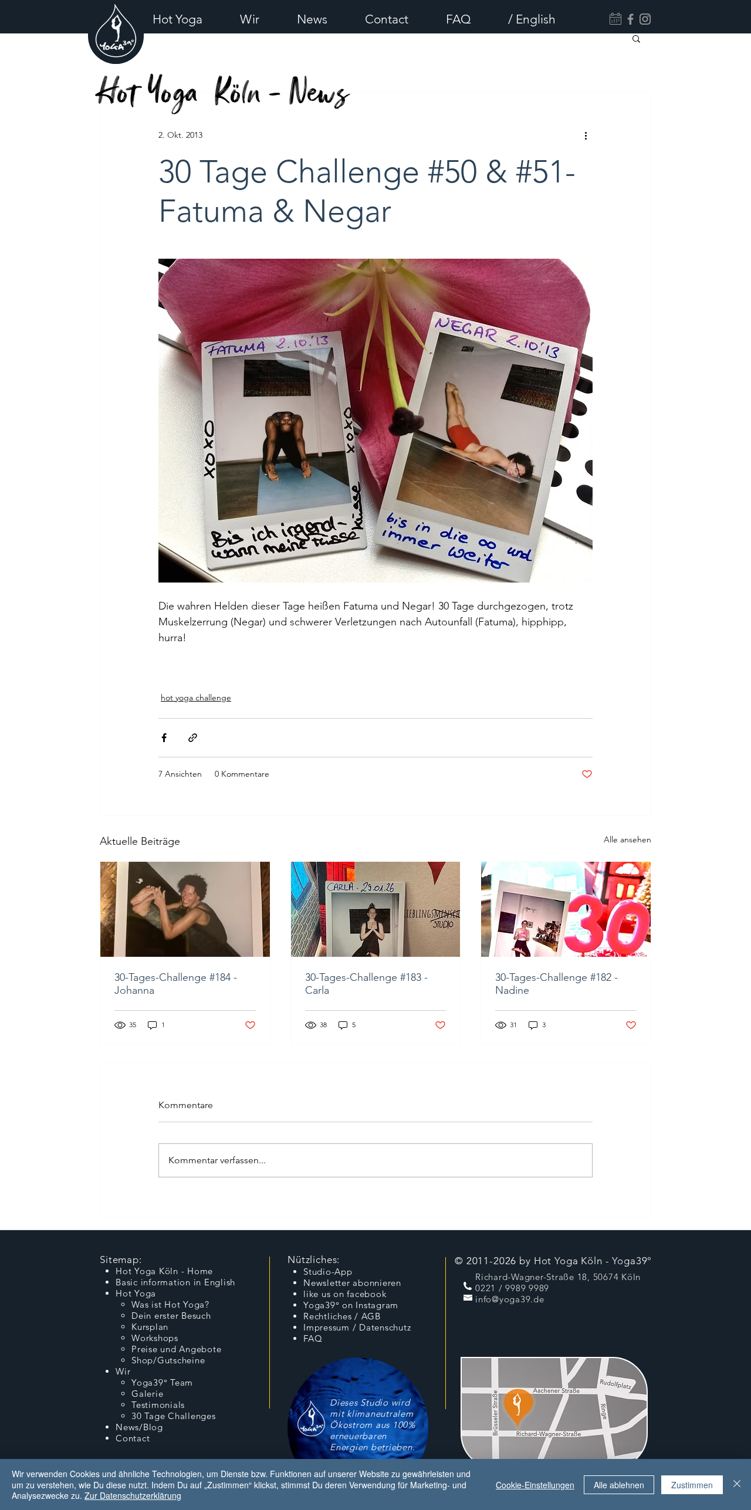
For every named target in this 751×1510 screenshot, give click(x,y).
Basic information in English (175, 1282)
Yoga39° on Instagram (350, 1305)
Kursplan (149, 1326)
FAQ (312, 1338)
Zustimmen (692, 1485)
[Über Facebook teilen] (164, 737)
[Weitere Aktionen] (586, 135)
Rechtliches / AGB (342, 1316)
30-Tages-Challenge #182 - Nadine (556, 984)
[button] (187, 19)
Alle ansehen (627, 839)
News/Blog (139, 1427)
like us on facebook (344, 1293)
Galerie (147, 1393)
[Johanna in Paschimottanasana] (185, 909)
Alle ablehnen (619, 1485)
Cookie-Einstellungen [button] (535, 1485)
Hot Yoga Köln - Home (164, 1271)
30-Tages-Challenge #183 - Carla (366, 984)
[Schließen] (737, 1484)
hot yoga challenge (196, 697)
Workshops (154, 1337)
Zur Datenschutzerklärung (132, 1495)
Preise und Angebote (176, 1349)
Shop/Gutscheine (168, 1360)
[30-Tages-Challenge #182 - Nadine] (566, 909)
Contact (133, 1438)
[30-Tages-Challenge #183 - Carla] (376, 909)
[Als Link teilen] (192, 737)
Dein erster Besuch (171, 1315)
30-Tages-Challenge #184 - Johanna (175, 984)
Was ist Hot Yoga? (170, 1304)
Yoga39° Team (162, 1382)
